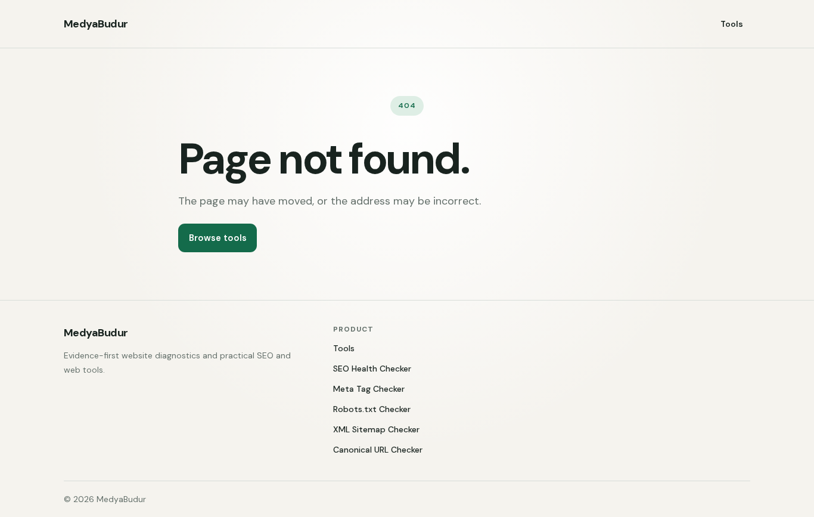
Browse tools (218, 238)
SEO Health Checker (372, 368)
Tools (731, 23)
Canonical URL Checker (377, 449)
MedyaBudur (96, 24)
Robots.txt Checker (372, 409)
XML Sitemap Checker (376, 429)
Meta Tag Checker (369, 388)
